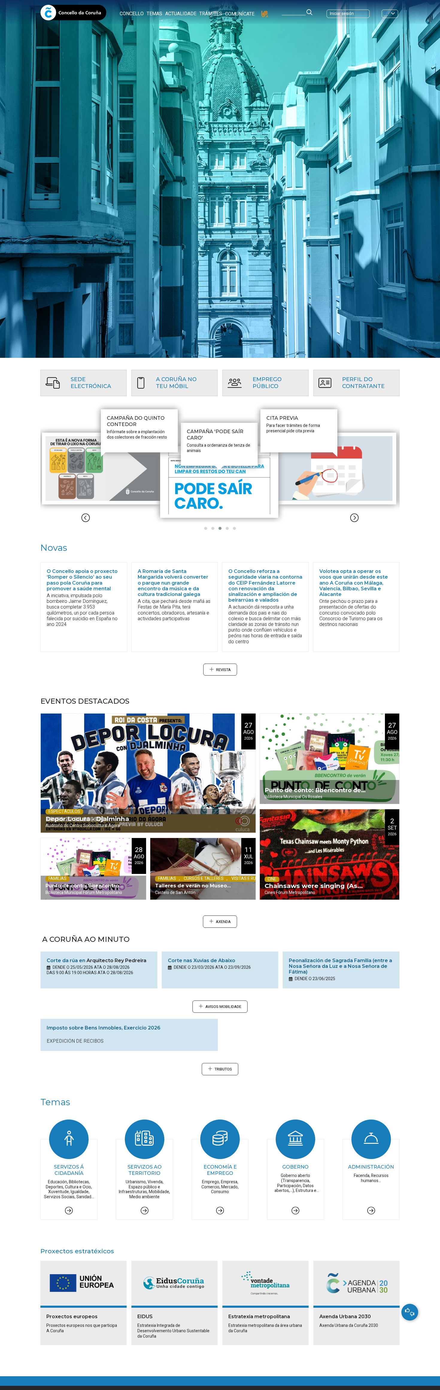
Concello (132, 13)
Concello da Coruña (73, 14)
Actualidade (180, 13)
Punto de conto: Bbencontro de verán (313, 795)
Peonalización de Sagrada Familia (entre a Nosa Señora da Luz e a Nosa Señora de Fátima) (340, 966)
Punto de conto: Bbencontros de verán (83, 891)
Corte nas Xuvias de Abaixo (201, 960)
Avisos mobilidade (223, 1006)
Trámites (210, 13)
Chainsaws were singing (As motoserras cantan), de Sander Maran (316, 891)
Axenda (223, 921)
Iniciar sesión (342, 13)
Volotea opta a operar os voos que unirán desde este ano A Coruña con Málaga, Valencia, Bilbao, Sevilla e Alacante (353, 582)
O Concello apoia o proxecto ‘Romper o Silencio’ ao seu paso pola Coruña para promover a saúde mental (82, 579)
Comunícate (239, 14)
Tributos (223, 1069)
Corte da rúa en (96, 960)
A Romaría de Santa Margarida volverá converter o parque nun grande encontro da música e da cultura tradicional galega (173, 582)
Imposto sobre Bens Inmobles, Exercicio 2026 (103, 1028)
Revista (223, 670)
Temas (154, 13)
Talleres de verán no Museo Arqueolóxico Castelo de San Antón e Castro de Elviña (192, 891)
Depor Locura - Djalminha (87, 818)
